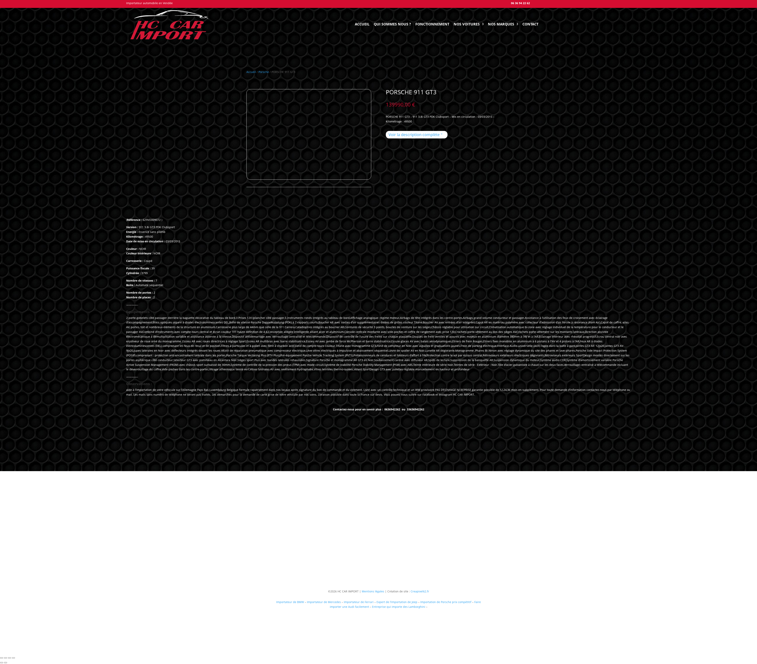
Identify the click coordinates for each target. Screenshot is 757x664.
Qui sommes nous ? (392, 24)
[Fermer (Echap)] (13, 657)
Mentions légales (372, 591)
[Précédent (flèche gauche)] (1, 662)
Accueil (362, 24)
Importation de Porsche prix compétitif (445, 602)
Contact (530, 24)
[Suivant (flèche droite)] (5, 662)
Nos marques (501, 24)
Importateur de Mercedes (324, 602)
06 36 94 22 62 (520, 3)
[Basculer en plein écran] (5, 657)
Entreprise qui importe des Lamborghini (398, 607)
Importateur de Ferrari (359, 602)
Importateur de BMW (290, 602)
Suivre (438, 546)
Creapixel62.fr (420, 591)
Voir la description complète (414, 134)
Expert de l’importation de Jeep (397, 602)
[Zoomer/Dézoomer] (1, 657)
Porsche (263, 72)
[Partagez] (9, 657)
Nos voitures (467, 24)
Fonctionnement (432, 24)
